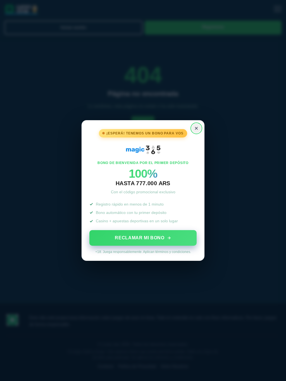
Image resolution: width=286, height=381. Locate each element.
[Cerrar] (196, 128)
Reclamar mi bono (139, 237)
